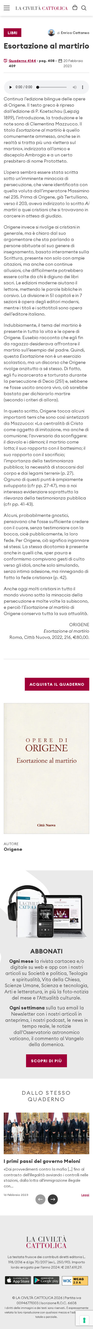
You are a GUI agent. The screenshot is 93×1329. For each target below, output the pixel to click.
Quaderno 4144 (22, 61)
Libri (12, 32)
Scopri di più (46, 1060)
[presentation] (40, 1199)
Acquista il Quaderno (57, 684)
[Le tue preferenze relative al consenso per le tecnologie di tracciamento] (84, 1320)
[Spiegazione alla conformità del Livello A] (75, 1280)
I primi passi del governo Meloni (42, 1161)
